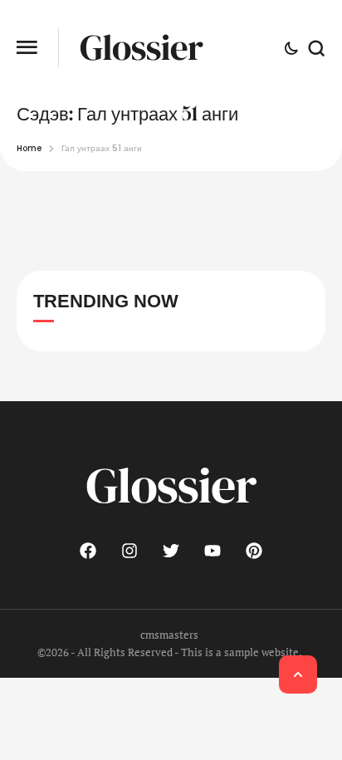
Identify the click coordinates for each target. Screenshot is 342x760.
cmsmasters (169, 634)
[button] (27, 47)
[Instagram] (129, 550)
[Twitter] (171, 550)
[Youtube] (212, 550)
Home (29, 148)
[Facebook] (88, 550)
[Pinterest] (254, 550)
